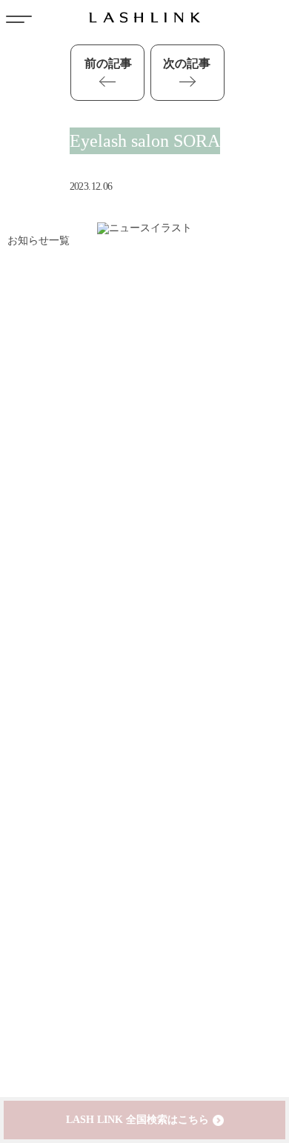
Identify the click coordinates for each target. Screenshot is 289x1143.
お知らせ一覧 (38, 240)
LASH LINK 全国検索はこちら (137, 1119)
